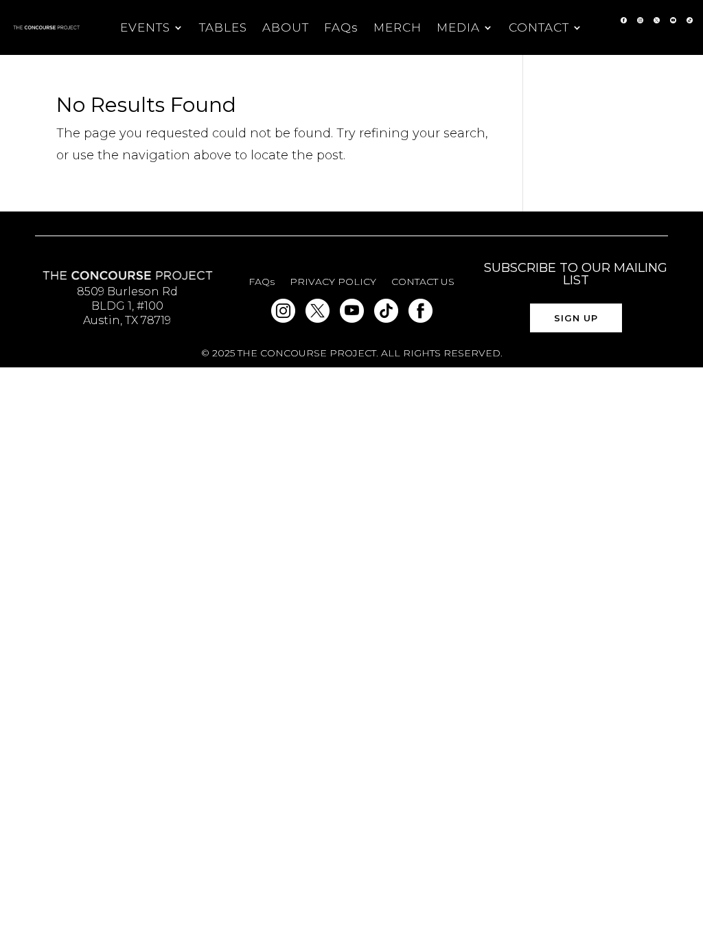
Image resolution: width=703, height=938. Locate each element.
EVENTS (145, 28)
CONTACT (539, 28)
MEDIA (458, 28)
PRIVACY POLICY (333, 282)
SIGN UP (576, 317)
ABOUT (285, 28)
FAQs (341, 28)
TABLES (223, 28)
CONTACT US (422, 282)
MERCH (397, 28)
